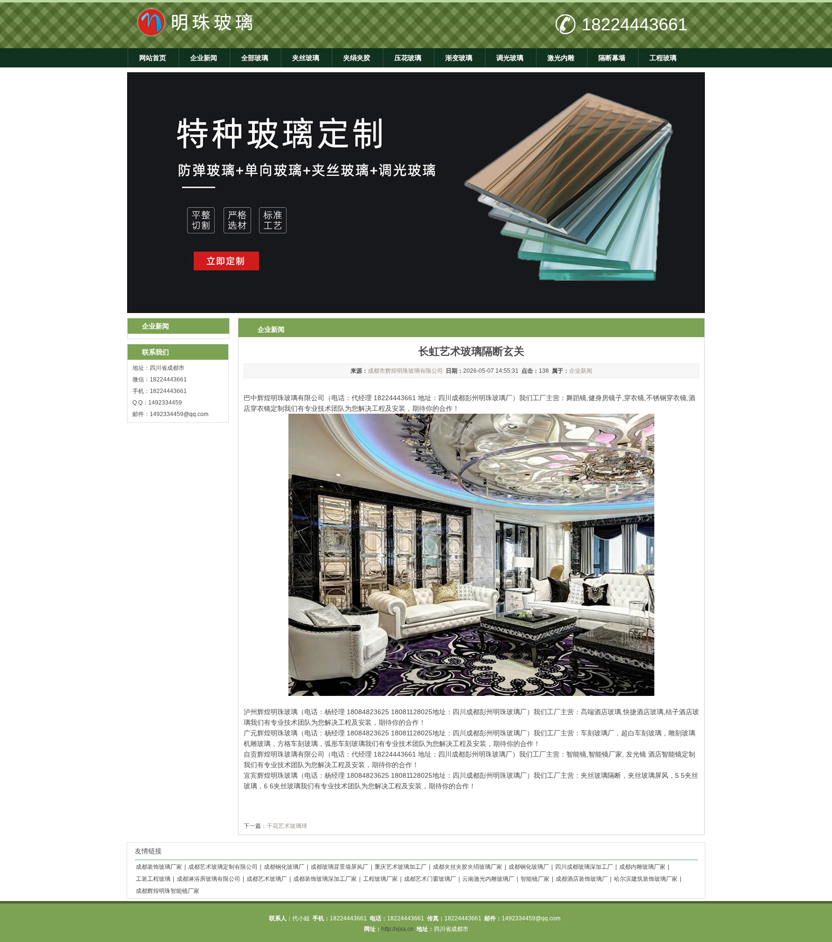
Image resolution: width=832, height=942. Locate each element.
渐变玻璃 (458, 58)
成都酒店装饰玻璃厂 (582, 879)
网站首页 (152, 58)
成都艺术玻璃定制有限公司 (223, 867)
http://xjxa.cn (397, 929)
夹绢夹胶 (356, 58)
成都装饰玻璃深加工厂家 (325, 879)
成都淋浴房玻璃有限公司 (208, 879)
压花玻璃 (407, 58)
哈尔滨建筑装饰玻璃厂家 (645, 879)
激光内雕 (560, 58)
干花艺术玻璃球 (287, 826)
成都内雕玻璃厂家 (642, 867)
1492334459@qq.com (179, 414)
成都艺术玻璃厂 (267, 879)
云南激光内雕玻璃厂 (488, 879)
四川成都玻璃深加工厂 (584, 867)
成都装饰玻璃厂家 (159, 867)
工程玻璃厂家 (380, 879)
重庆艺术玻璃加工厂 (401, 867)
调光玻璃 (509, 58)
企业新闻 (203, 58)
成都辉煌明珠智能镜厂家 (167, 891)
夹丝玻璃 (305, 58)
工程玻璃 (663, 58)
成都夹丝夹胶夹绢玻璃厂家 (467, 867)
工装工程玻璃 (153, 879)
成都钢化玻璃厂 (284, 867)
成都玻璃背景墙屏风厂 (339, 867)
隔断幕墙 (611, 58)
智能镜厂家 (534, 879)
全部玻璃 (254, 58)
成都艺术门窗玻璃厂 (430, 879)
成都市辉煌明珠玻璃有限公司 (405, 370)
